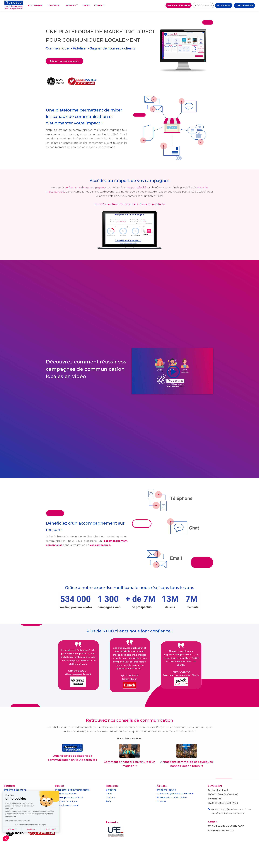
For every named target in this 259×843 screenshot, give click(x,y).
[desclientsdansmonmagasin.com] (13, 6)
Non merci (12, 829)
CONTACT (99, 5)
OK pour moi (50, 829)
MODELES (71, 5)
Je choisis (31, 829)
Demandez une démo (178, 5)
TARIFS (86, 5)
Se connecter (224, 5)
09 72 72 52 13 (204, 5)
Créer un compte (244, 5)
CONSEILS (54, 5)
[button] (5, 838)
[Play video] (172, 371)
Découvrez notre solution (64, 61)
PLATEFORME (35, 5)
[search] (162, 5)
